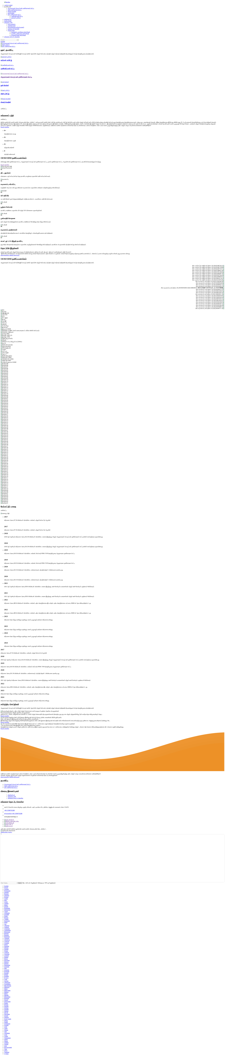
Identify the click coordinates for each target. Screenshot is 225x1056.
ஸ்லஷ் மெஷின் (12, 11)
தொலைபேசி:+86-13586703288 (13, 813)
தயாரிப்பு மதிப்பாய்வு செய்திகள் (20, 33)
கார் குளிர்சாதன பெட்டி (14, 14)
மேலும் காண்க (5, 127)
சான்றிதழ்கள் (12, 25)
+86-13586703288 (9, 810)
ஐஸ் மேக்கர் (11, 13)
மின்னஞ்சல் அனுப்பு (6, 832)
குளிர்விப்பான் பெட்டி (17, 16)
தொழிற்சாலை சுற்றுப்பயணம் (16, 27)
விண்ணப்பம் (7, 19)
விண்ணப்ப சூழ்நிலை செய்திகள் (20, 32)
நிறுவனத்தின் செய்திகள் (18, 35)
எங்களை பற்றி (8, 22)
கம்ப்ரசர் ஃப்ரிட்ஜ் (15, 18)
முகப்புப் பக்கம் (8, 5)
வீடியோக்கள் (8, 21)
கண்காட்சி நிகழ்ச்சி (13, 29)
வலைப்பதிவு (11, 30)
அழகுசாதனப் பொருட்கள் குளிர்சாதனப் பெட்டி (21, 8)
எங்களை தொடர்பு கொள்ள (12, 37)
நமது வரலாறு (11, 24)
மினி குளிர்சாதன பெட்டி (15, 10)
